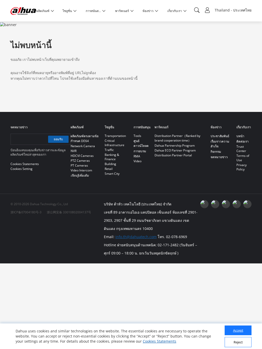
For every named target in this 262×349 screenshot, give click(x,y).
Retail (109, 169)
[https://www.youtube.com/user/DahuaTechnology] (215, 204)
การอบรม (140, 151)
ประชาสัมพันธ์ (220, 136)
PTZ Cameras (80, 160)
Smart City (112, 173)
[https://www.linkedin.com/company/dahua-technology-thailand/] (226, 204)
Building (110, 164)
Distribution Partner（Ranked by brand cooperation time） (177, 138)
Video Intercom (81, 170)
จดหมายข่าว (219, 157)
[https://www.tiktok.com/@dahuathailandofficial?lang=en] (247, 204)
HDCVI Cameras (82, 156)
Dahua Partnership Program (175, 145)
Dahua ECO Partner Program (175, 150)
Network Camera (83, 146)
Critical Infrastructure (114, 142)
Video (137, 161)
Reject (238, 342)
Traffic (109, 150)
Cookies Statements (159, 341)
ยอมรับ (58, 139)
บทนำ (240, 136)
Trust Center (241, 148)
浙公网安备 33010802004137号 (69, 212)
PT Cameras (79, 165)
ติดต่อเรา (242, 141)
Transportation (115, 136)
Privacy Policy (241, 167)
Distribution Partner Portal (173, 155)
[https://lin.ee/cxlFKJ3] (237, 204)
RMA (137, 156)
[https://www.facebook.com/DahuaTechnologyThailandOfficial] (204, 204)
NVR (74, 151)
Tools (137, 136)
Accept (238, 330)
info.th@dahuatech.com (136, 236)
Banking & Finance (112, 157)
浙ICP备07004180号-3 (25, 212)
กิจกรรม (216, 151)
